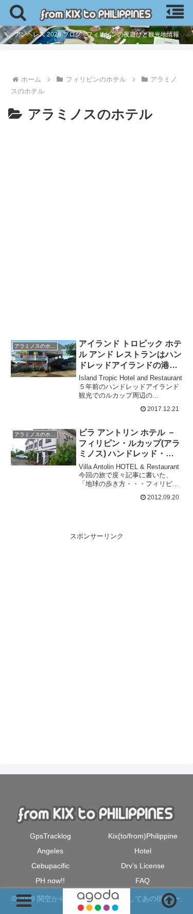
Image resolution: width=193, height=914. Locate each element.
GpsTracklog (50, 836)
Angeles (50, 851)
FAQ (142, 880)
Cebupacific (50, 866)
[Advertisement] (96, 228)
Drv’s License (143, 866)
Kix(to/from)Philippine (143, 836)
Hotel (142, 851)
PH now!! (50, 880)
